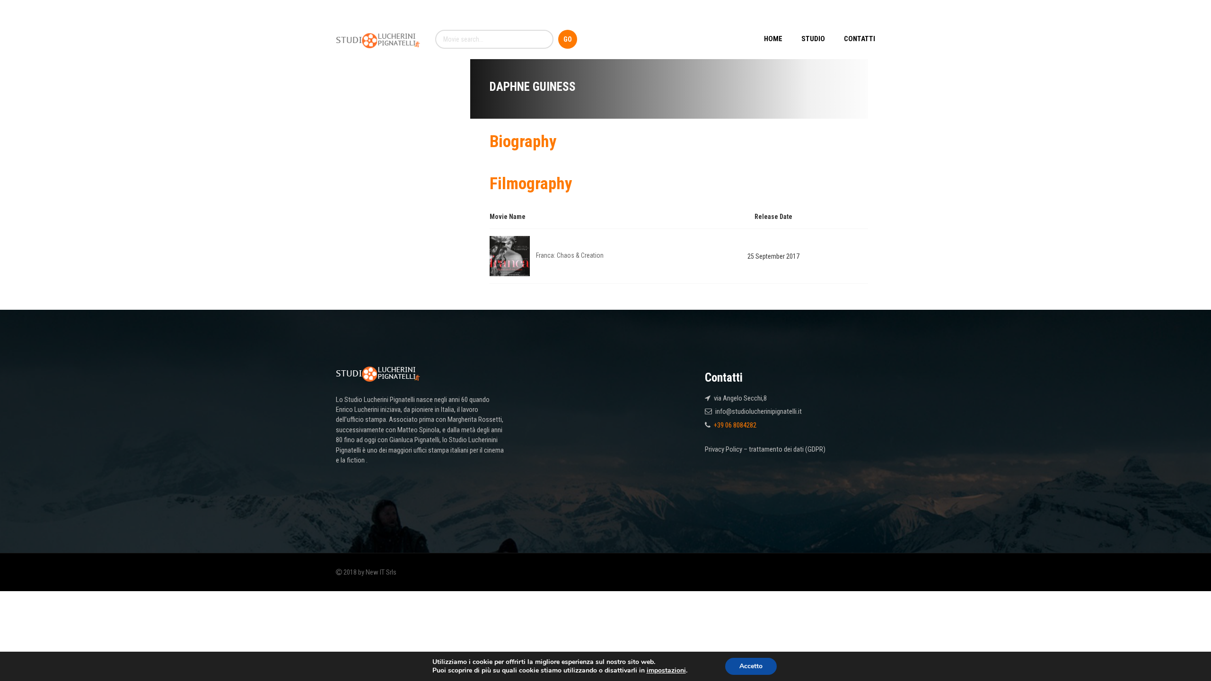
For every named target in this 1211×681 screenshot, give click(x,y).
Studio (813, 39)
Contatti (859, 39)
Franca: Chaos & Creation (570, 255)
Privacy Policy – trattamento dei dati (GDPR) (765, 449)
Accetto (751, 666)
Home (773, 39)
